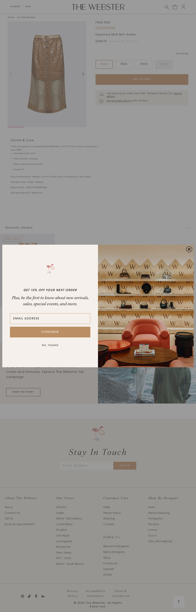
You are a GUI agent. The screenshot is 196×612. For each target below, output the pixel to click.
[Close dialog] (189, 249)
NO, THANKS (50, 345)
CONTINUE (50, 332)
